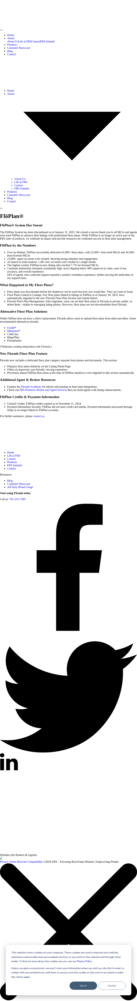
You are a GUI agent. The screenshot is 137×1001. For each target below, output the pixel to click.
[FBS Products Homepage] (27, 851)
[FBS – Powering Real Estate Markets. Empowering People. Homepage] (68, 13)
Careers (35, 41)
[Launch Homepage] (1, 858)
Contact (11, 54)
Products (12, 44)
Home (10, 35)
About (10, 38)
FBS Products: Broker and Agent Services (43, 389)
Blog (10, 51)
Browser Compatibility (30, 861)
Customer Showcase (18, 47)
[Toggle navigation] (1, 29)
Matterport (13, 330)
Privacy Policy (84, 961)
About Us (12, 41)
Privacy (4, 861)
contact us (38, 416)
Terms (12, 861)
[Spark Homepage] (54, 824)
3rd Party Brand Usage (20, 487)
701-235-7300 (17, 499)
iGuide (11, 327)
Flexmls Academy (31, 386)
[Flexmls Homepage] (54, 796)
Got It (83, 985)
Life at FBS (24, 41)
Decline (112, 985)
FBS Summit (47, 41)
